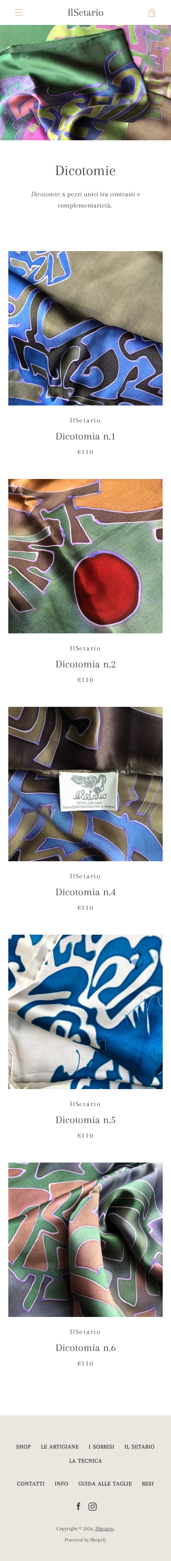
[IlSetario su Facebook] (78, 1506)
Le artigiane (60, 1447)
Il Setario (140, 1447)
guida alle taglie (105, 1483)
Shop (23, 1447)
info (61, 1483)
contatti (31, 1483)
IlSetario (86, 12)
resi (148, 1483)
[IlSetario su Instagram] (92, 1506)
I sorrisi (102, 1447)
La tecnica (85, 1461)
